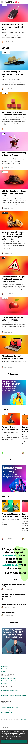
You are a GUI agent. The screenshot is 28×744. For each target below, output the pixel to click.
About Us (8, 726)
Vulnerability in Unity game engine (10, 428)
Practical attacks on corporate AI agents (11, 515)
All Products (4, 683)
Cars (5, 5)
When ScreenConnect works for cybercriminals (13, 357)
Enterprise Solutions (6, 701)
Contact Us (3, 726)
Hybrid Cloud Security (6, 712)
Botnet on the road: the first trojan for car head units (12, 26)
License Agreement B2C (6, 722)
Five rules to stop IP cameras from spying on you (12, 74)
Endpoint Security (5, 710)
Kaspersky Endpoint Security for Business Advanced (13, 695)
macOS (5, 298)
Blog (17, 726)
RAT (5, 336)
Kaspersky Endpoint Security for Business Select (12, 693)
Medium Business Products (8, 686)
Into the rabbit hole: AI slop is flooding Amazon (14, 154)
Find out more (13, 374)
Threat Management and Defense (9, 707)
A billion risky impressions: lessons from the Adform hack (14, 193)
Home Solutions (5, 660)
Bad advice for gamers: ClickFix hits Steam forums (14, 113)
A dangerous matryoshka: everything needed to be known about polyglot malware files (13, 235)
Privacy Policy (23, 719)
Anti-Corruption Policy (19, 720)
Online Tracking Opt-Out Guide (8, 720)
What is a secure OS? (8, 612)
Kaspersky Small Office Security (8, 678)
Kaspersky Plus (4, 666)
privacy (5, 171)
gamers (5, 93)
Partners (13, 726)
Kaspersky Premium (6, 668)
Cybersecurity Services (6, 705)
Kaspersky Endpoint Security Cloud (9, 680)
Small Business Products (7, 674)
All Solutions (4, 671)
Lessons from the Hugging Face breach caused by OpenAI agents (14, 279)
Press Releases (5, 727)
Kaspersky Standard (6, 664)
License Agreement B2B (17, 722)
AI (4, 133)
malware (6, 212)
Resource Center (22, 726)
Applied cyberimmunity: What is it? (13, 604)
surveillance (7, 52)
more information (17, 738)
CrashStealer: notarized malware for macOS (12, 318)
